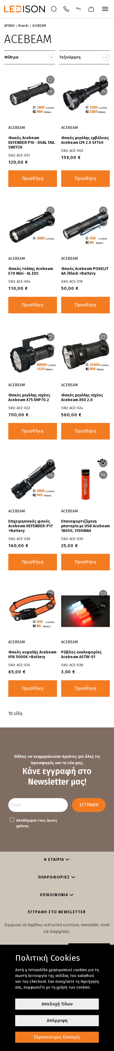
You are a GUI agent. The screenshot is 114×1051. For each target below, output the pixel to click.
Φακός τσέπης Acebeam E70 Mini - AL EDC (30, 271)
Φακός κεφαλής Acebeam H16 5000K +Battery (32, 654)
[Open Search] (53, 9)
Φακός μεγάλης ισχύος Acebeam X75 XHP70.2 (29, 397)
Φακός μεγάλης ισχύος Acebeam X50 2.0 (82, 397)
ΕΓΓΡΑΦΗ (89, 805)
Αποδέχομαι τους (36, 823)
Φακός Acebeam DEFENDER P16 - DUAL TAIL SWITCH (31, 143)
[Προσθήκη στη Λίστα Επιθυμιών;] (50, 79)
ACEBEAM (16, 127)
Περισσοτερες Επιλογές (57, 1037)
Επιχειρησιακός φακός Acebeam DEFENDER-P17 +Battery (30, 526)
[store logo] (27, 9)
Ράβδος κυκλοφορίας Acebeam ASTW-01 (81, 654)
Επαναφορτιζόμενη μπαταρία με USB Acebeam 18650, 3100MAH (85, 526)
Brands (23, 26)
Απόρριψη (57, 1020)
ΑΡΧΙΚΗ (9, 26)
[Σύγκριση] (78, 8)
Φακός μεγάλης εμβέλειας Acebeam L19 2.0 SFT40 (85, 140)
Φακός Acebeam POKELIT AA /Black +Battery (84, 271)
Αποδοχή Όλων (57, 1004)
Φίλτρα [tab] (11, 57)
